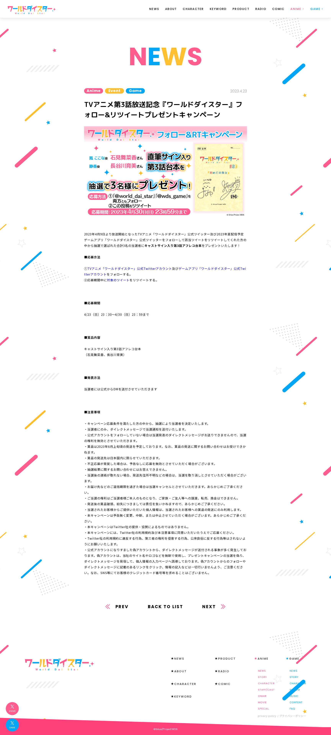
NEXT (209, 607)
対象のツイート (118, 280)
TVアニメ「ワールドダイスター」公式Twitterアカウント (129, 268)
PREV (122, 607)
